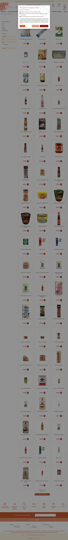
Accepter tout (44, 26)
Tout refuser (35, 26)
